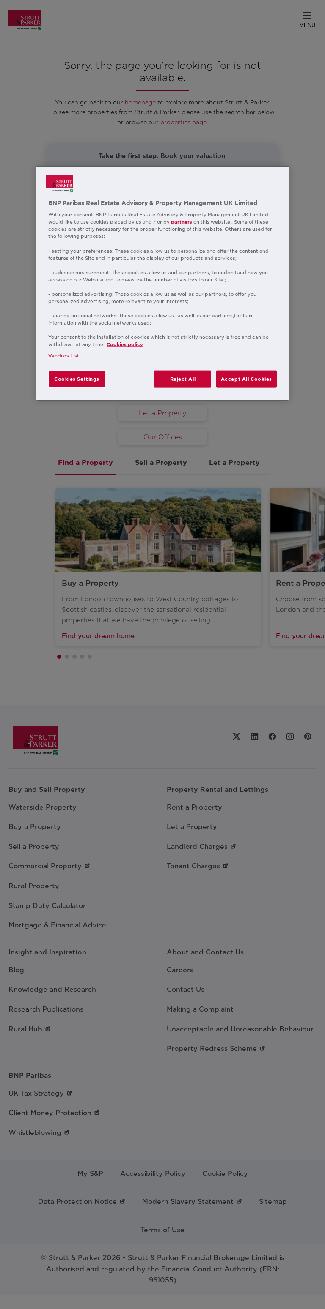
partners (181, 222)
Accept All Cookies (246, 379)
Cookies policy (125, 344)
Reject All (183, 379)
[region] (162, 283)
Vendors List (63, 356)
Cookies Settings (76, 379)
